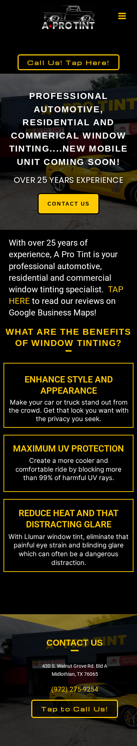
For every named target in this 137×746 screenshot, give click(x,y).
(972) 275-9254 (74, 689)
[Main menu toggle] (122, 16)
